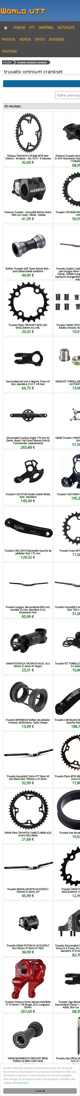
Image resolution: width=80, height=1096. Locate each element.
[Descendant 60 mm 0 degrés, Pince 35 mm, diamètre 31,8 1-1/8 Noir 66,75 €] (28, 342)
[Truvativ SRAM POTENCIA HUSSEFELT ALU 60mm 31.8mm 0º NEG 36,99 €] (28, 907)
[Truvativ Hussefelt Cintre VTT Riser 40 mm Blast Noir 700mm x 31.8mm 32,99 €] (28, 737)
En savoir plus (21, 1082)
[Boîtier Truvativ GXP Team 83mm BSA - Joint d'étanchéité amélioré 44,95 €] (28, 230)
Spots (40, 39)
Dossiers (56, 39)
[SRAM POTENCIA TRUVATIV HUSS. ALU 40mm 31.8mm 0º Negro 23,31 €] (28, 624)
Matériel (46, 27)
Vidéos (25, 39)
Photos (8, 39)
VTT (32, 27)
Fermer (39, 1091)
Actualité (66, 27)
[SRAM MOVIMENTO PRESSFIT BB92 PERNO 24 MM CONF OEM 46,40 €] (28, 1019)
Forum (19, 27)
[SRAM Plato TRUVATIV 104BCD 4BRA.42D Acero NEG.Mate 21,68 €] (28, 794)
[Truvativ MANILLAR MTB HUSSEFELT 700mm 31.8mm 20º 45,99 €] (28, 850)
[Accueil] (5, 27)
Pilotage (9, 51)
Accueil (7, 62)
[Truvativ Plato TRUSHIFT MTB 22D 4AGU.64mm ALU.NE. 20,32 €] (28, 286)
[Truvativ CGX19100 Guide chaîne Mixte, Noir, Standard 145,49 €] (28, 455)
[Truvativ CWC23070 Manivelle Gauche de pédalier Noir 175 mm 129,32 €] (28, 512)
